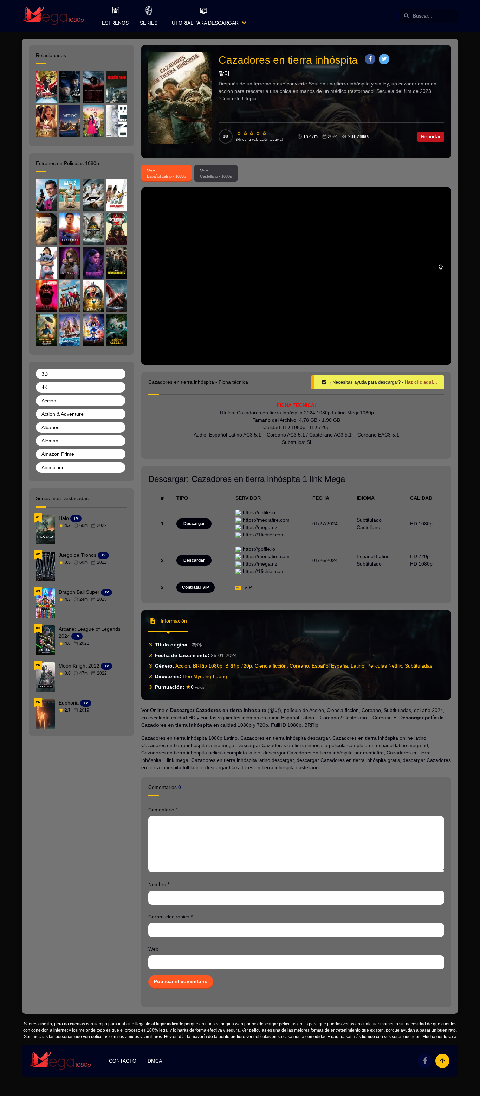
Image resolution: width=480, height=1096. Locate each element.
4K (44, 387)
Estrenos (115, 23)
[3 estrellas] (252, 133)
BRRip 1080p (207, 666)
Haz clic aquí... (421, 382)
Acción (182, 666)
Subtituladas (418, 666)
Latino (357, 666)
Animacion (53, 467)
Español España (330, 666)
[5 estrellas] (264, 133)
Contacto (122, 1061)
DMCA (155, 1061)
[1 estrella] (239, 133)
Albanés (50, 427)
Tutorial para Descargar (204, 23)
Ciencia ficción (271, 666)
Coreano (299, 666)
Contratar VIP (195, 587)
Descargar (194, 523)
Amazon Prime (57, 454)
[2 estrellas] (245, 133)
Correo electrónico (170, 916)
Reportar (431, 136)
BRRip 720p (238, 666)
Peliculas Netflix (384, 666)
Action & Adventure (62, 414)
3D (44, 374)
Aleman (49, 441)
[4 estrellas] (258, 133)
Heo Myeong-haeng (205, 676)
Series (148, 23)
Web (153, 949)
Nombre (158, 884)
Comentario (162, 810)
